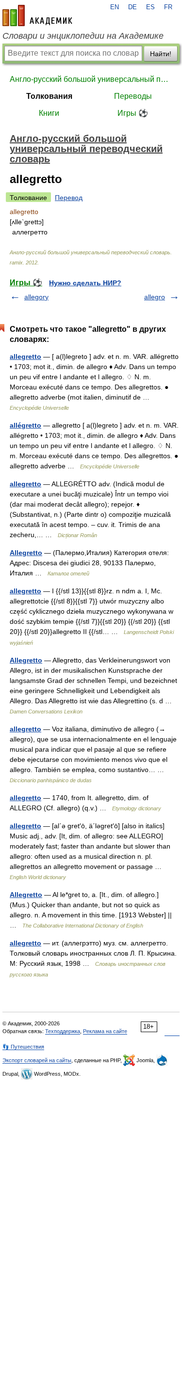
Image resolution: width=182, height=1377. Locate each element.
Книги (49, 113)
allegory (36, 297)
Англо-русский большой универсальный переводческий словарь (91, 79)
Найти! (160, 54)
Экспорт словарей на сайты (36, 1060)
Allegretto (26, 553)
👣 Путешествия (23, 1047)
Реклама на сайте (105, 1031)
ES (150, 7)
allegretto (25, 356)
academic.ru (37, 15)
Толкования (49, 96)
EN (114, 7)
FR (168, 7)
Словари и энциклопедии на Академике (83, 36)
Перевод (69, 197)
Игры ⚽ (132, 113)
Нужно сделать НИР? (85, 283)
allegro (154, 297)
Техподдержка (62, 1031)
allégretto (25, 425)
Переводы (133, 96)
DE (132, 7)
